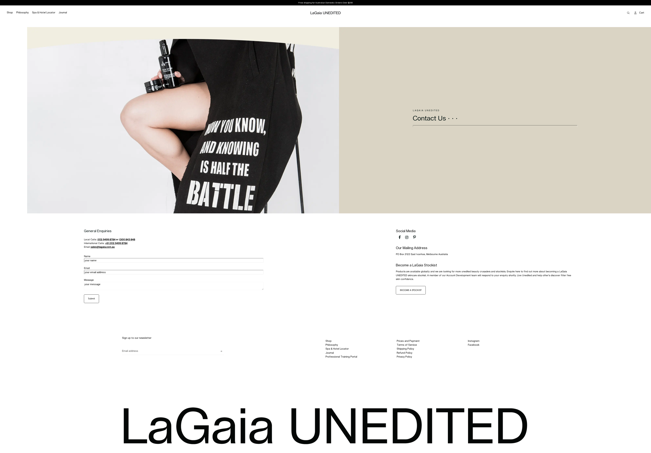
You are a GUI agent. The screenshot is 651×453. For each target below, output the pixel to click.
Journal (330, 353)
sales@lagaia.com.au (103, 246)
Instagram (473, 341)
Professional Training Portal (341, 357)
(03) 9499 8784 (106, 239)
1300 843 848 (127, 239)
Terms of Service (407, 345)
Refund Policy (404, 353)
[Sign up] (221, 351)
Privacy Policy (404, 357)
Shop (329, 341)
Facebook (473, 345)
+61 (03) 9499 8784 (116, 243)
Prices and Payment (408, 341)
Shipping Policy (405, 349)
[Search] (628, 13)
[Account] (635, 13)
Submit (91, 298)
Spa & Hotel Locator (337, 349)
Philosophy (332, 345)
